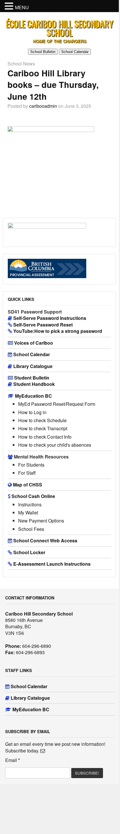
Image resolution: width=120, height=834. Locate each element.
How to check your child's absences (54, 444)
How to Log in (32, 412)
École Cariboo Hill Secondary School (59, 28)
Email (12, 760)
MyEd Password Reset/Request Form (56, 404)
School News (21, 63)
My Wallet (28, 512)
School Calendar (75, 52)
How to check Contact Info (45, 436)
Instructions (30, 504)
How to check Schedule (42, 420)
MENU (22, 7)
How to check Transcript (42, 428)
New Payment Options (41, 520)
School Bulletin (42, 52)
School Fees (31, 529)
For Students (31, 464)
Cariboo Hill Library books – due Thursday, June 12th (53, 84)
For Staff (27, 472)
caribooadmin (43, 106)
